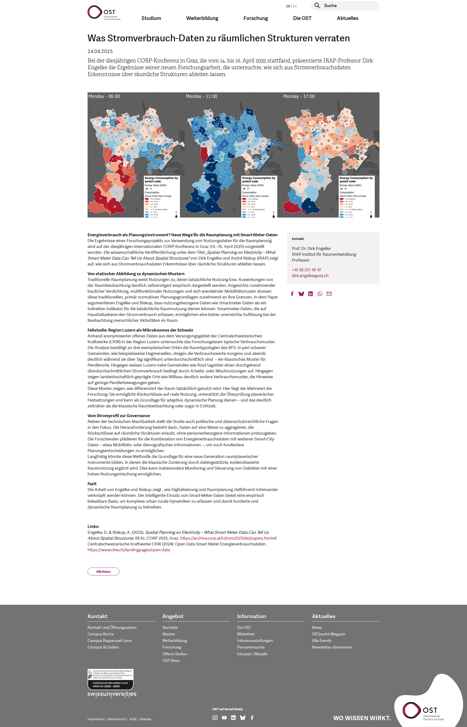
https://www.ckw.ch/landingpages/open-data (129, 550)
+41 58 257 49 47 (306, 270)
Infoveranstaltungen (255, 640)
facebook (292, 295)
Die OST (244, 627)
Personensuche (251, 647)
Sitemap (146, 719)
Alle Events (322, 640)
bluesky (301, 295)
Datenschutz (116, 719)
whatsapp (320, 295)
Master (168, 634)
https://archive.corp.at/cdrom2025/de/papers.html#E (228, 538)
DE (288, 6)
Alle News (103, 571)
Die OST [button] (302, 18)
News (317, 627)
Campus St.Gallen (103, 647)
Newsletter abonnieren (332, 647)
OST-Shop (171, 660)
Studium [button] (151, 18)
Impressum (96, 719)
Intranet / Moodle (252, 654)
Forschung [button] (255, 18)
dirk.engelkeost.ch (310, 276)
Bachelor (170, 627)
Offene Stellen (174, 654)
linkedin (310, 295)
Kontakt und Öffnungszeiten (112, 627)
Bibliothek (246, 634)
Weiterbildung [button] (202, 18)
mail (329, 295)
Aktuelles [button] (347, 18)
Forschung (171, 647)
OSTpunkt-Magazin (328, 634)
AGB (132, 719)
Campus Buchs (101, 634)
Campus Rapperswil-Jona (110, 640)
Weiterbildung (174, 640)
